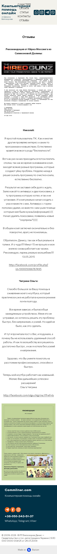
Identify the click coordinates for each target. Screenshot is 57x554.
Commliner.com (18, 490)
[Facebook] (12, 509)
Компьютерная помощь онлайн (16, 10)
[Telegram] (47, 12)
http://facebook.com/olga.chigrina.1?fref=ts (28, 395)
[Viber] (52, 12)
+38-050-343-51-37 (19, 516)
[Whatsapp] (36, 12)
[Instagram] (41, 12)
